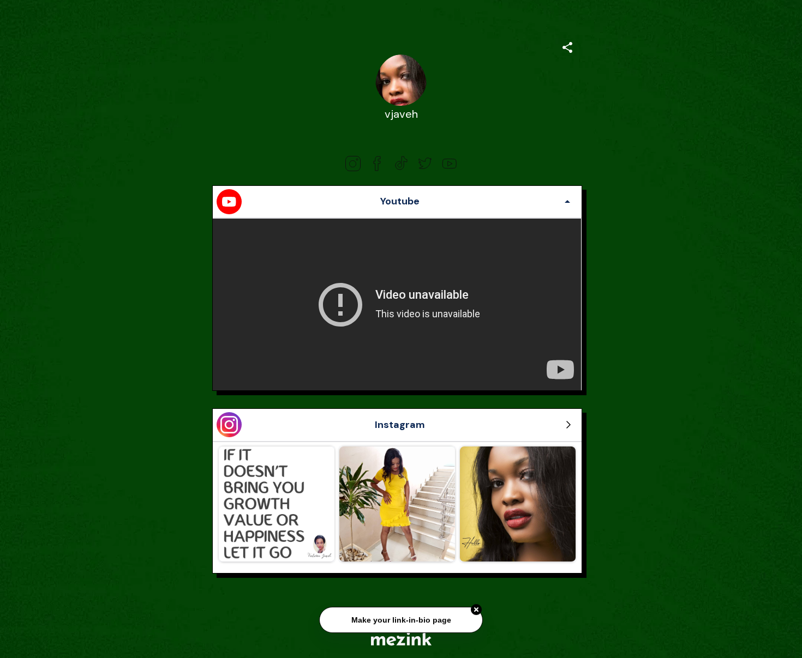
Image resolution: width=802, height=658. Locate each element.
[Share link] (567, 45)
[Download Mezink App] (401, 638)
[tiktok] (401, 163)
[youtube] (449, 163)
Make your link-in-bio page (401, 617)
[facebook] (377, 163)
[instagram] (353, 163)
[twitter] (425, 163)
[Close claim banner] (476, 607)
